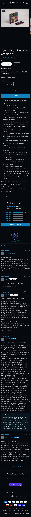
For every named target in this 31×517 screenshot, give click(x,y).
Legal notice (26, 513)
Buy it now (15, 95)
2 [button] (13, 466)
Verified (14, 241)
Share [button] (5, 196)
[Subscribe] (25, 479)
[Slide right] (19, 47)
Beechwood (7, 64)
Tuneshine (14, 508)
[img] (5, 251)
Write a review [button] (15, 225)
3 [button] (16, 466)
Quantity (3, 81)
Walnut (17, 64)
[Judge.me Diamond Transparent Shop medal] (14, 235)
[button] (3, 3)
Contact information (23, 510)
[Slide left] (12, 47)
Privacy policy (7, 513)
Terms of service (17, 513)
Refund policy (12, 510)
